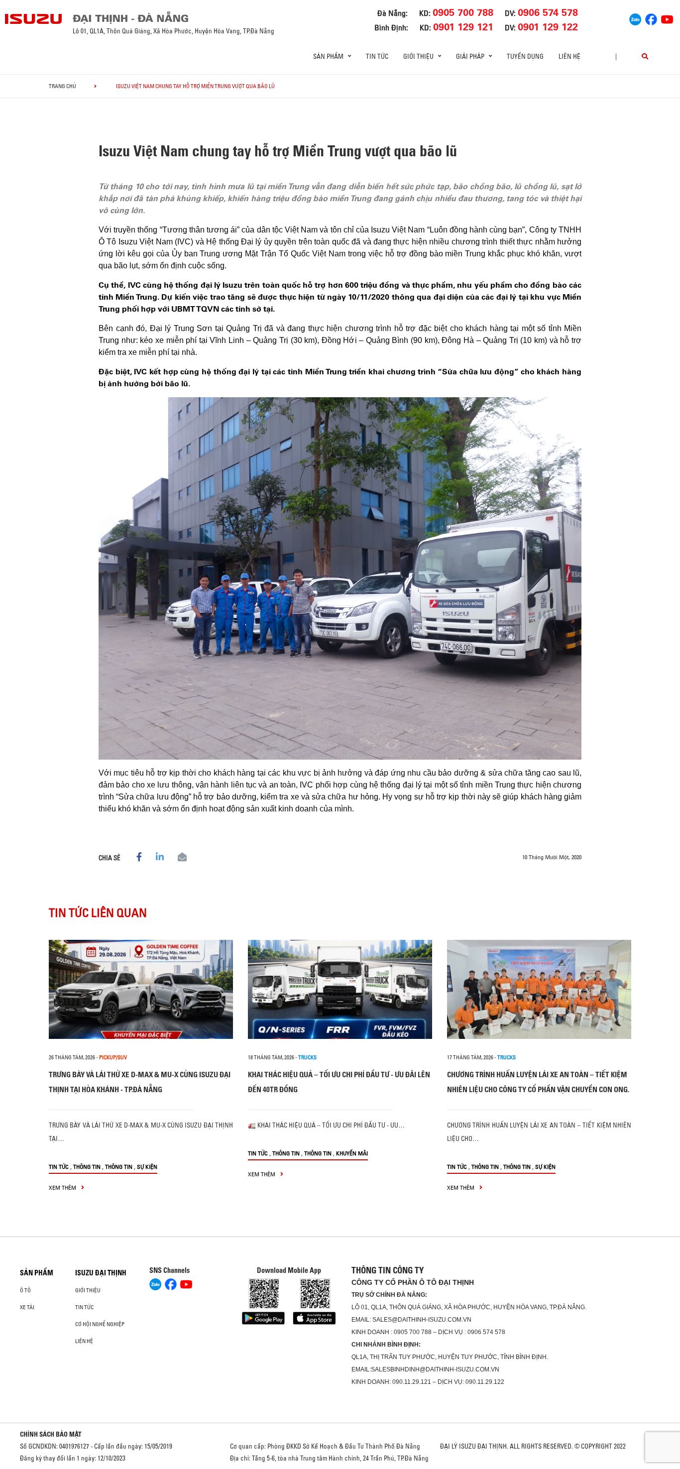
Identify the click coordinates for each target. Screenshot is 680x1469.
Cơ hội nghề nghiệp (99, 1324)
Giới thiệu (88, 1290)
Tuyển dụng (525, 56)
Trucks (307, 1057)
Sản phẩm (36, 1272)
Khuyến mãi (352, 1153)
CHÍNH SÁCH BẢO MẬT (51, 1434)
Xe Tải (27, 1307)
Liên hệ (569, 56)
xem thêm (63, 1187)
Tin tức (377, 56)
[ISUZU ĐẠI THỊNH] (34, 19)
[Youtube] (667, 18)
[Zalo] (635, 18)
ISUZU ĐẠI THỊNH (100, 1272)
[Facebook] (651, 18)
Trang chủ (62, 86)
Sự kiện (147, 1166)
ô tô (25, 1290)
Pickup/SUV (113, 1057)
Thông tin (87, 1166)
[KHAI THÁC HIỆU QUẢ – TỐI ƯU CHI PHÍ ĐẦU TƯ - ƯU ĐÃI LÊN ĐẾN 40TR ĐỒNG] (340, 989)
